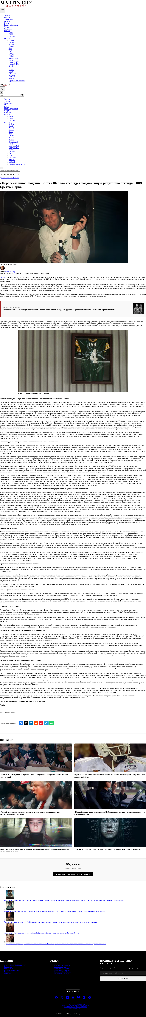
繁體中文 (12, 79)
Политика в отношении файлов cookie (75, 1005)
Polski (11, 60)
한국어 (11, 56)
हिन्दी (10, 50)
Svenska (11, 70)
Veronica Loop (10, 272)
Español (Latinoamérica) (17, 81)
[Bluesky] (78, 997)
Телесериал (8, 922)
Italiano (11, 52)
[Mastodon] (84, 997)
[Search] (2, 88)
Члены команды (9, 968)
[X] (62, 997)
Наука (6, 23)
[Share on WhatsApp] (51, 723)
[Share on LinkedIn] (31, 723)
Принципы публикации (62, 965)
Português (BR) (14, 64)
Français (11, 46)
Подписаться (123, 978)
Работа (6, 972)
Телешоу (7, 15)
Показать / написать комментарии (73, 874)
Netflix (2, 277)
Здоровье (12, 36)
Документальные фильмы (9, 178)
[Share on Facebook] (21, 723)
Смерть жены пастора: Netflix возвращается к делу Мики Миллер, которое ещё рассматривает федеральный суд (64, 911)
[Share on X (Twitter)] (26, 723)
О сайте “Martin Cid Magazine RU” (15, 965)
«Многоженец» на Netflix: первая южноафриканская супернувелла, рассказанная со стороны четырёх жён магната (55, 922)
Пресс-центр (8, 967)
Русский (7, 38)
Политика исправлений (62, 970)
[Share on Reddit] (36, 723)
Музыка (7, 21)
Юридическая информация (75, 1004)
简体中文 (12, 76)
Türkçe (11, 72)
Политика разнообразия (62, 968)
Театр (11, 33)
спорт (12, 713)
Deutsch (11, 44)
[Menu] (2, 10)
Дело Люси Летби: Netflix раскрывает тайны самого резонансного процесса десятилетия (108, 849)
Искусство (8, 29)
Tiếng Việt (12, 74)
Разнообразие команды (61, 973)
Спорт (6, 27)
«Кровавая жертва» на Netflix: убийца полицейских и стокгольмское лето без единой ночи (46, 933)
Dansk (11, 48)
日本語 (11, 54)
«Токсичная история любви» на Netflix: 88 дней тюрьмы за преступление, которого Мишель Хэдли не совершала (65, 944)
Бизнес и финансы (11, 25)
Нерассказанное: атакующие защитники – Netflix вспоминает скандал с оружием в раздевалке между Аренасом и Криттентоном (58, 310)
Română (11, 66)
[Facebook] (56, 997)
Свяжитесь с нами (10, 973)
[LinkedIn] (67, 997)
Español (11, 42)
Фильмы (7, 17)
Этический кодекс (60, 967)
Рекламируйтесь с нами (11, 970)
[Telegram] (89, 997)
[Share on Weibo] (41, 723)
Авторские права (75, 1008)
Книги (11, 35)
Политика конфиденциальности (75, 1007)
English (11, 40)
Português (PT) (14, 62)
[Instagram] (73, 997)
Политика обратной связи (62, 972)
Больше (7, 31)
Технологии (8, 19)
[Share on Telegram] (46, 723)
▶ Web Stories (73, 991)
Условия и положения (75, 1003)
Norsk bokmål (13, 58)
